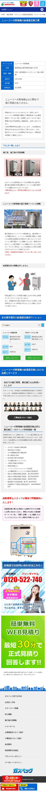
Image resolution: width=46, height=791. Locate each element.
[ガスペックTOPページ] (8, 4)
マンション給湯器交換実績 (24, 14)
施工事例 (10, 14)
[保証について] (30, 3)
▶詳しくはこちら (12, 358)
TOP (3, 14)
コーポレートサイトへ (13, 762)
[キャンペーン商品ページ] (23, 3)
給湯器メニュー (7, 9)
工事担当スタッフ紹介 (23, 418)
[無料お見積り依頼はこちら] (36, 3)
